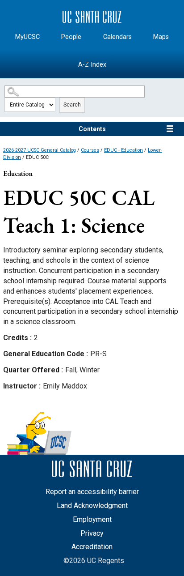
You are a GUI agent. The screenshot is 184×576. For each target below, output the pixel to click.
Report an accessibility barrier (92, 491)
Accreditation (92, 546)
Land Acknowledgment (92, 505)
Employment (92, 519)
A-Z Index (92, 64)
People (71, 37)
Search (72, 105)
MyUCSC (27, 37)
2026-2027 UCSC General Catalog (39, 150)
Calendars (117, 37)
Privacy (92, 533)
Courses (90, 150)
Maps (161, 37)
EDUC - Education (123, 150)
